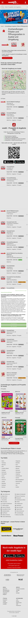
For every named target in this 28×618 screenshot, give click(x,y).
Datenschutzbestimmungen (20, 290)
